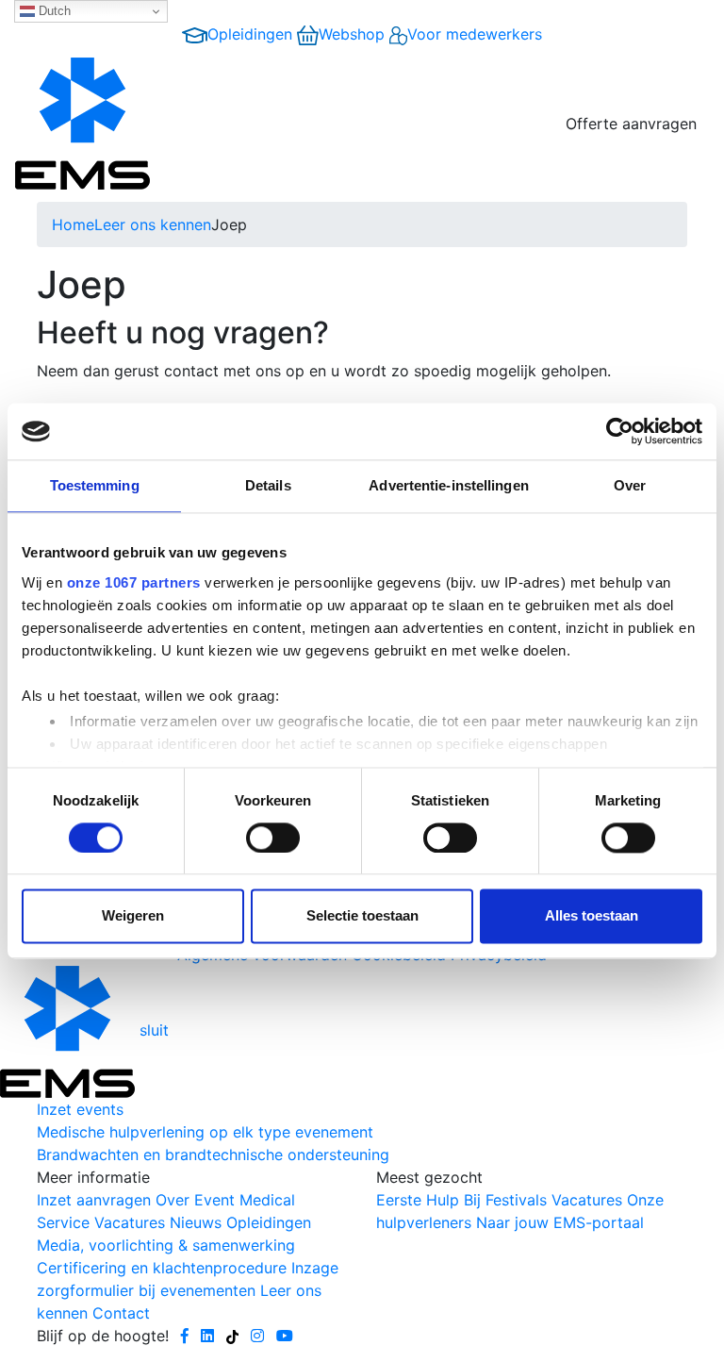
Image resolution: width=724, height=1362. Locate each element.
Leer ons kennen (152, 224)
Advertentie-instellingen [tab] (448, 485)
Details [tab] (268, 485)
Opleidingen (249, 34)
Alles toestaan (591, 916)
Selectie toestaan (362, 916)
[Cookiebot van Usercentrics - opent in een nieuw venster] (619, 431)
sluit (154, 1030)
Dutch (53, 11)
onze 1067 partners (134, 582)
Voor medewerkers (474, 34)
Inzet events (80, 1109)
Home (73, 224)
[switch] (273, 837)
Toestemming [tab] (95, 485)
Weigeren (133, 916)
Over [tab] (630, 485)
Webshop (352, 34)
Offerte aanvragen (631, 123)
